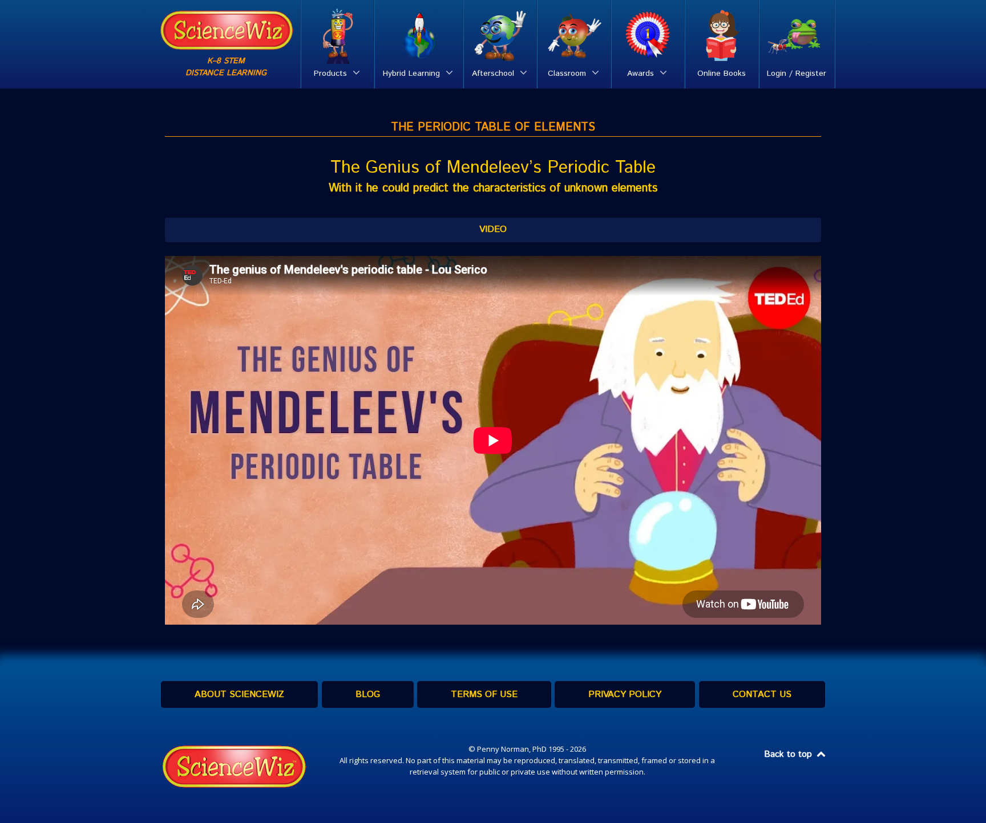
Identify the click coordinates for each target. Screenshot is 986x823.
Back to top (789, 754)
